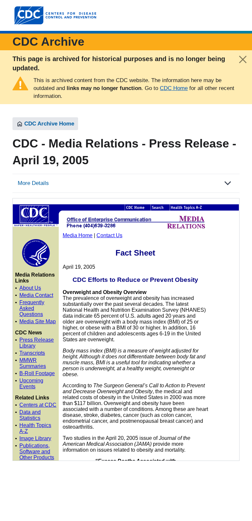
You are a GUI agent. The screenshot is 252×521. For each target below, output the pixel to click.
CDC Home (174, 88)
